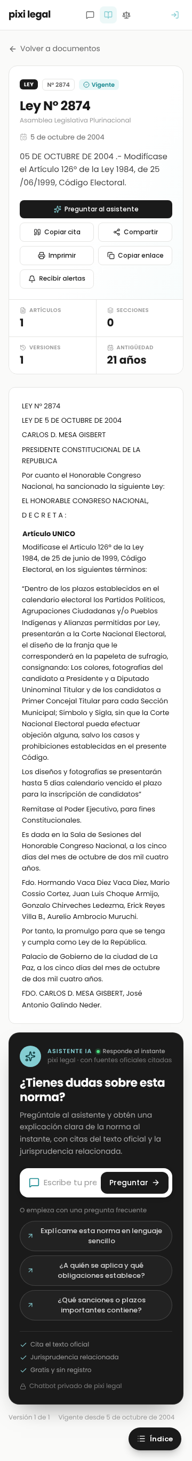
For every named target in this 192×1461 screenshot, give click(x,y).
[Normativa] (108, 14)
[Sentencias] (126, 14)
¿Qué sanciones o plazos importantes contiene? (102, 1305)
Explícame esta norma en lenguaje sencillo (101, 1236)
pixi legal (30, 14)
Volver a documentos (60, 48)
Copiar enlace (141, 255)
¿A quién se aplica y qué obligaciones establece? (101, 1270)
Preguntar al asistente (102, 209)
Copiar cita (62, 231)
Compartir (141, 231)
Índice (161, 1439)
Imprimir (62, 255)
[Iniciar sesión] (174, 14)
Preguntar (128, 1182)
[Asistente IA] (90, 14)
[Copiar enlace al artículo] (164, 534)
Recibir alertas (62, 278)
